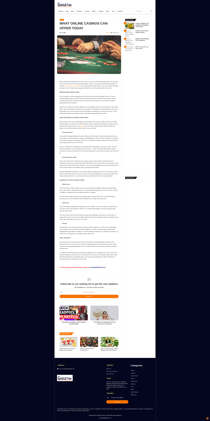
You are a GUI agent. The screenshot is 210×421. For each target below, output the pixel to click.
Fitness (132, 378)
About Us (108, 368)
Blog (72, 11)
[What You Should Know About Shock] (129, 107)
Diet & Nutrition (134, 375)
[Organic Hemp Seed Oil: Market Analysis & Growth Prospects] (110, 342)
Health (93, 11)
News (107, 11)
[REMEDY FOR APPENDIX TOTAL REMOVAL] (129, 41)
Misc (62, 19)
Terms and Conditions (112, 371)
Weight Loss (134, 394)
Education (79, 11)
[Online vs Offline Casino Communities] (89, 342)
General (87, 11)
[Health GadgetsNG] (65, 4)
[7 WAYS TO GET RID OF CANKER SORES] (129, 33)
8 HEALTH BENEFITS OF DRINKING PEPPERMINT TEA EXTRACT (142, 25)
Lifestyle (101, 11)
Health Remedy (134, 392)
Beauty (132, 370)
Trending (119, 11)
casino (82, 126)
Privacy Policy (109, 373)
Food (132, 386)
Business (133, 373)
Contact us (61, 11)
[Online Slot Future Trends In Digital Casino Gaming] (69, 342)
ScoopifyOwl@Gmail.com (97, 267)
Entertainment (134, 381)
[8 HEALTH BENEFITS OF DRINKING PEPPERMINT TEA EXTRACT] (129, 26)
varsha (62, 32)
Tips (113, 11)
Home (67, 11)
